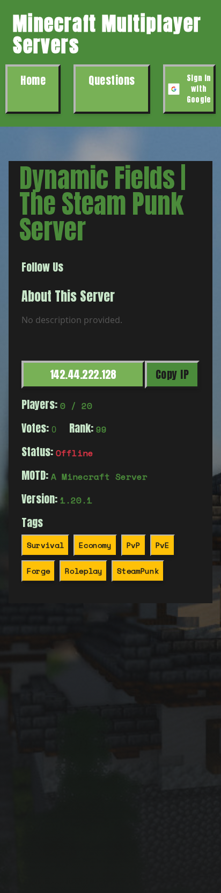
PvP (134, 545)
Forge (38, 570)
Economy (95, 545)
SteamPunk (138, 570)
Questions (112, 80)
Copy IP (172, 374)
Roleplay (83, 570)
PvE (163, 545)
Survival (45, 545)
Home (33, 80)
